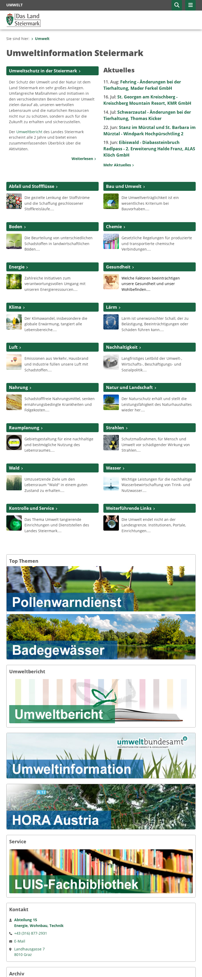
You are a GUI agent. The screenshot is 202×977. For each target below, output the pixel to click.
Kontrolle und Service (31, 508)
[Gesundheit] (111, 281)
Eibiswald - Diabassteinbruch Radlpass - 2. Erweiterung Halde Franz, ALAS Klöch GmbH (149, 148)
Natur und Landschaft (129, 387)
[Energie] (14, 281)
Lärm (111, 307)
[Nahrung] (14, 402)
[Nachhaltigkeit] (111, 362)
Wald (14, 468)
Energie (16, 267)
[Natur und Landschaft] (111, 402)
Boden (15, 227)
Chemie (114, 227)
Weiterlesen (83, 158)
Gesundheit (118, 267)
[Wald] (14, 482)
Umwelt (42, 38)
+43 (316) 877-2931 (30, 933)
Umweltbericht (29, 131)
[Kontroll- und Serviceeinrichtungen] (14, 522)
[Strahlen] (111, 442)
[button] (176, 5)
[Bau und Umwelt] (111, 201)
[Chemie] (111, 241)
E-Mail (19, 941)
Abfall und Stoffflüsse (31, 186)
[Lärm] (111, 321)
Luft (13, 347)
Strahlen (115, 428)
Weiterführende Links (129, 508)
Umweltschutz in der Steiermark (43, 71)
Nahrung (18, 387)
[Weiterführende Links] (111, 522)
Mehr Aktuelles (117, 164)
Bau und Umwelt (124, 186)
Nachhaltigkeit (122, 347)
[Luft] (14, 362)
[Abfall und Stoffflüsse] (14, 201)
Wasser (113, 468)
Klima (15, 307)
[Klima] (14, 321)
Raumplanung (24, 428)
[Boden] (14, 241)
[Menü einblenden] (190, 5)
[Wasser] (111, 482)
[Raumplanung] (14, 442)
